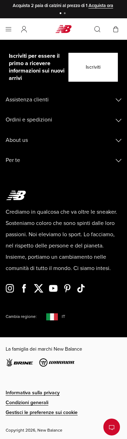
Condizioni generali (27, 403)
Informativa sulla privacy (33, 393)
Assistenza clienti (27, 99)
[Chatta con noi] (111, 427)
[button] (24, 29)
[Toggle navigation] (8, 29)
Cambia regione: (21, 316)
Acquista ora (101, 5)
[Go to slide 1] (61, 14)
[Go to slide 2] (66, 14)
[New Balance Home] (63, 29)
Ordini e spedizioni (29, 119)
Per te (13, 160)
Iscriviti (93, 67)
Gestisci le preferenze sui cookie (42, 412)
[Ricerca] (97, 29)
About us (17, 140)
